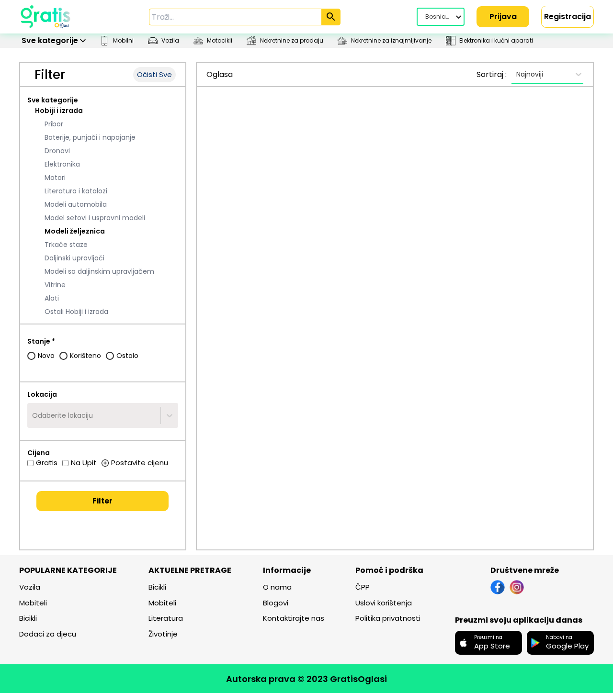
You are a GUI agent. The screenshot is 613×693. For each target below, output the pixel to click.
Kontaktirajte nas (293, 618)
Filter (102, 501)
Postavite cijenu (139, 463)
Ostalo (127, 355)
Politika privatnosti (387, 618)
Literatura (165, 618)
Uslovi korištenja (383, 603)
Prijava (503, 16)
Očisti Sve (154, 74)
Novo (46, 355)
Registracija (567, 16)
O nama (277, 587)
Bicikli (28, 618)
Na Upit (84, 463)
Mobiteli (33, 603)
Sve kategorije (52, 100)
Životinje (163, 634)
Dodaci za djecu (47, 634)
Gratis (46, 463)
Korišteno (85, 355)
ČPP (362, 587)
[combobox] (33, 415)
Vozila (29, 587)
